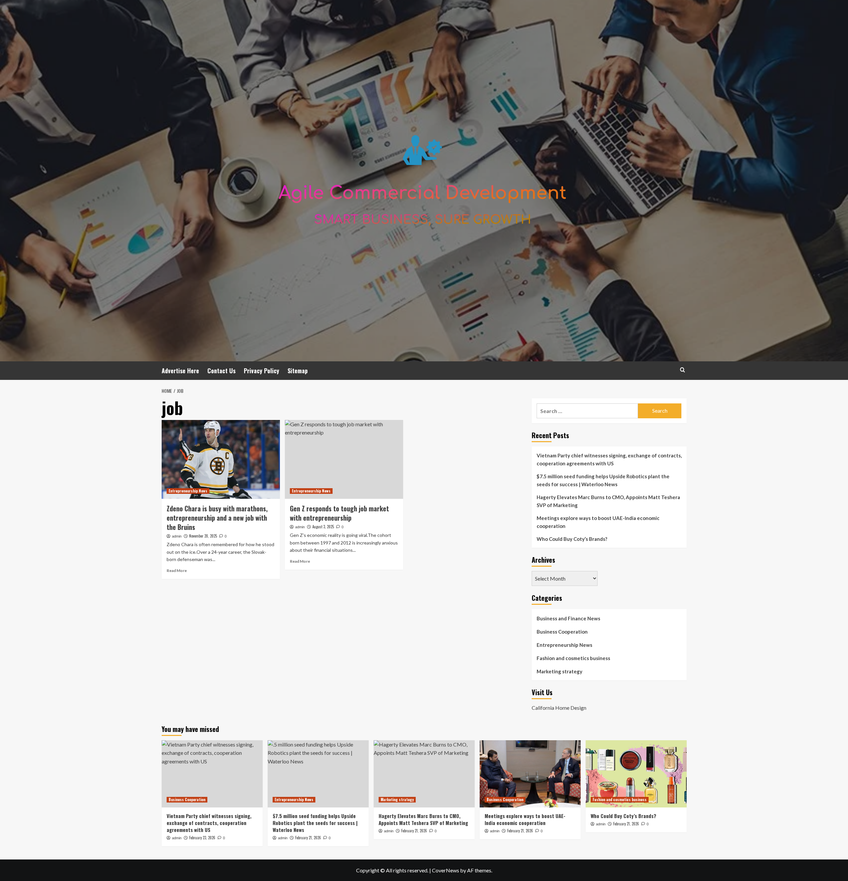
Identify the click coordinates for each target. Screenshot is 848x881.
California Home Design (559, 707)
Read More (177, 570)
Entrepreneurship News (188, 490)
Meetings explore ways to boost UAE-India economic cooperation (598, 522)
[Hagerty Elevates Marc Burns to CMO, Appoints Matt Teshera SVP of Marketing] (424, 773)
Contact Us (221, 370)
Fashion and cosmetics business (573, 658)
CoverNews (445, 870)
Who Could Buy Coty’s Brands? (572, 539)
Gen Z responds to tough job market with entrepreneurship (339, 513)
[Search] (682, 370)
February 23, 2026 (202, 837)
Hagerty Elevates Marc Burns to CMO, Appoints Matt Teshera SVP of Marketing (608, 501)
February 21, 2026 (308, 837)
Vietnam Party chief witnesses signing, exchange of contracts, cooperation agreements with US (609, 459)
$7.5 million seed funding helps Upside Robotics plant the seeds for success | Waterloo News (603, 480)
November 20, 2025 (203, 536)
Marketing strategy (559, 671)
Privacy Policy (261, 370)
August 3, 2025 (323, 526)
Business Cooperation (562, 632)
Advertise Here (180, 370)
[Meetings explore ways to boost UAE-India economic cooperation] (530, 773)
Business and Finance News (568, 618)
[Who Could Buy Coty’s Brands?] (636, 773)
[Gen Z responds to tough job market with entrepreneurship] (344, 459)
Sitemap (298, 370)
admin (177, 536)
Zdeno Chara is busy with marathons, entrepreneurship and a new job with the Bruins (217, 517)
